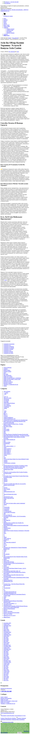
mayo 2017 (6, 680)
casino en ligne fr (7, 448)
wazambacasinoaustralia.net (9, 591)
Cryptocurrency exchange (9, 463)
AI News (5, 416)
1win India (5, 401)
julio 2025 (5, 627)
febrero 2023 (6, 658)
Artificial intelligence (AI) (9, 418)
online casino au (7, 538)
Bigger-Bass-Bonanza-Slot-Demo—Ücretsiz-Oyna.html (16, 435)
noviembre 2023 (7, 646)
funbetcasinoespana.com (9, 491)
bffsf (4, 431)
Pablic (4, 541)
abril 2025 (5, 628)
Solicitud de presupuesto (6, 688)
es (3, 482)
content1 (5, 460)
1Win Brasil (6, 399)
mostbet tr (5, 529)
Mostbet (5, 526)
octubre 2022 (6, 663)
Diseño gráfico (6, 370)
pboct (4, 543)
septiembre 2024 (7, 634)
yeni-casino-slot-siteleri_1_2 (9, 603)
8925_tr (5, 413)
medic (4, 521)
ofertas (5, 537)
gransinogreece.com (8, 496)
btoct (4, 444)
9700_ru (5, 414)
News (4, 533)
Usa (4, 590)
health (4, 499)
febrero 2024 (6, 642)
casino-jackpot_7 (7, 453)
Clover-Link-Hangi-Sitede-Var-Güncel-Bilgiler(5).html (16, 459)
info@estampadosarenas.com (7, 713)
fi (3, 486)
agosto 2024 (6, 636)
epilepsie (5, 479)
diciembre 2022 (7, 660)
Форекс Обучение (7, 611)
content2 (5, 461)
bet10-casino (6, 430)
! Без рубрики (6, 391)
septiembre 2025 (7, 625)
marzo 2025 (6, 629)
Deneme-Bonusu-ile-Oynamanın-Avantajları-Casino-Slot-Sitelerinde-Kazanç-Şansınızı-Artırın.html (15, 466)
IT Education (6, 507)
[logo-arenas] (15, 11)
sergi (18, 51)
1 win (5, 280)
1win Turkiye (6, 404)
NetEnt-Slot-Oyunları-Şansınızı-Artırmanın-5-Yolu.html (16, 530)
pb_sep (5, 545)
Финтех (5, 610)
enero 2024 (6, 643)
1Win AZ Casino (7, 398)
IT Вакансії (6, 509)
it (3, 506)
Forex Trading (6, 489)
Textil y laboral (4, 697)
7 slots (4, 411)
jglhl (4, 513)
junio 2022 (5, 667)
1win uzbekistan (7, 405)
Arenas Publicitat (7, 367)
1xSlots (5, 408)
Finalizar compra (7, 371)
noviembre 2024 (7, 632)
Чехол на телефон (7, 613)
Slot (4, 555)
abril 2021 (5, 675)
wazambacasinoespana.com (9, 593)
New (4, 532)
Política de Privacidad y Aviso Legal (11, 379)
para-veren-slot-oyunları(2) (9, 542)
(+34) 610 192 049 (6, 691)
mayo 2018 (6, 677)
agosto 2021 (6, 672)
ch (4, 456)
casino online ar (7, 451)
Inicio (4, 372)
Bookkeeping (6, 443)
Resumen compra (7, 383)
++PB (4, 394)
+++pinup (5, 392)
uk (4, 586)
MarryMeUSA (6, 520)
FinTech (5, 487)
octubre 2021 (6, 671)
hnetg (4, 502)
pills (4, 546)
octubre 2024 (6, 633)
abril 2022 (5, 668)
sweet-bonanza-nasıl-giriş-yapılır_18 (11, 571)
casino (4, 447)
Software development (8, 561)
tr (3, 582)
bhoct (4, 433)
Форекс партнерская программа (11, 612)
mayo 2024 (6, 640)
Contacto (5, 368)
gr (3, 495)
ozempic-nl (6, 539)
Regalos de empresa (8, 382)
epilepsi (5, 478)
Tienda (5, 385)
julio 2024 (5, 637)
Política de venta (7, 380)
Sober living (6, 560)
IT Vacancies (6, 508)
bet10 (4, 427)
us (4, 589)
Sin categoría (12, 51)
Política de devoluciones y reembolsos (12, 378)
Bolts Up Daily (6, 442)
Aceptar (19, 732)
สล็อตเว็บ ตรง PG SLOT (9, 615)
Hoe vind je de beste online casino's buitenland (14, 503)
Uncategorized (6, 587)
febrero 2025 (6, 630)
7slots (4, 412)
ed (4, 470)
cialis (4, 457)
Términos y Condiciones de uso (10, 384)
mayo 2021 (6, 673)
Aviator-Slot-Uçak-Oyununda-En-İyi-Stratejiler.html (15, 420)
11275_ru (5, 396)
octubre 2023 (6, 647)
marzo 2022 (6, 669)
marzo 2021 (6, 676)
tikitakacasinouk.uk (7, 580)
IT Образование (7, 511)
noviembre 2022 (7, 662)
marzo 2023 (6, 656)
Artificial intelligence (8, 417)
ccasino (5, 455)
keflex (4, 519)
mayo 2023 (6, 654)
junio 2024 (5, 638)
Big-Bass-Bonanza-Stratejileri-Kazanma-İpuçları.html (15, 434)
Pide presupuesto (7, 375)
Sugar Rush (6, 567)
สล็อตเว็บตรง (6, 617)
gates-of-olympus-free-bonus (10, 494)
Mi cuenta (5, 374)
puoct (4, 551)
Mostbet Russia (7, 528)
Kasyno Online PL (7, 515)
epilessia (5, 481)
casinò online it (6, 452)
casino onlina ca (7, 450)
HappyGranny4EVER (8, 498)
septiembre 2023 (7, 649)
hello (4, 500)
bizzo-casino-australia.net (9, 439)
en (4, 474)
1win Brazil (6, 400)
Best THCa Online (7, 426)
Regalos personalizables (6, 698)
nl (3, 534)
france (4, 490)
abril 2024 (5, 641)
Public (4, 550)
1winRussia (6, 407)
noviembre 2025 (7, 623)
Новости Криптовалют (9, 608)
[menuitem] (16, 2)
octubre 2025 (6, 624)
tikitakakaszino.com (8, 581)
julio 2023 (5, 651)
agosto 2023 (6, 650)
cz (4, 464)
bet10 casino (6, 429)
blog (4, 440)
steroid (5, 565)
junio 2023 (5, 653)
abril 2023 (5, 655)
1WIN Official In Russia (9, 403)
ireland (5, 504)
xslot (4, 598)
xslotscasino (6, 599)
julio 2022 (5, 666)
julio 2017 (5, 679)
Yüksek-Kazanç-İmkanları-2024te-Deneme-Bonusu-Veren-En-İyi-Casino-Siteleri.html (15, 606)
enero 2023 (6, 659)
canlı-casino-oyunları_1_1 (9, 446)
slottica (5, 559)
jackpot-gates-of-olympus (9, 512)
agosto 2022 (6, 664)
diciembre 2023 (7, 645)
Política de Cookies (7, 376)
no (4, 535)
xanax (4, 597)
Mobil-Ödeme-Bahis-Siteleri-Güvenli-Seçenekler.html (15, 525)
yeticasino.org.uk (7, 604)
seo (4, 552)
